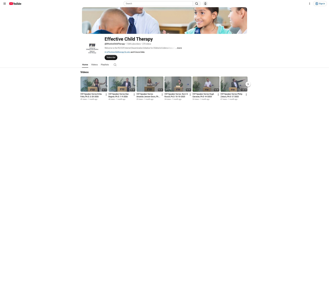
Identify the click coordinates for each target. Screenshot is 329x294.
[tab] (85, 65)
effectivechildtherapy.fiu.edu (118, 52)
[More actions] (106, 94)
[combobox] (159, 3)
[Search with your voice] (205, 3)
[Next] (248, 84)
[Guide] (4, 3)
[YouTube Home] (15, 3)
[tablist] (164, 65)
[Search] (197, 3)
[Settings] (309, 3)
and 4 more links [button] (138, 52)
